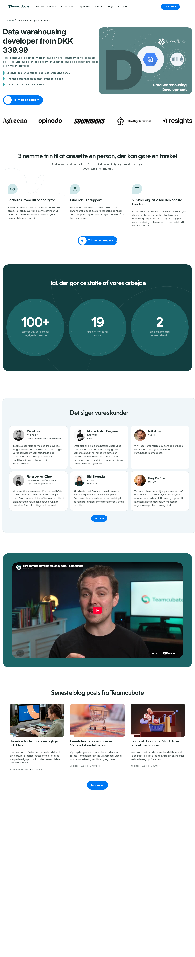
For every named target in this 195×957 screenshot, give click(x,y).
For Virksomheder (46, 6)
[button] (123, 6)
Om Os (99, 6)
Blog (110, 6)
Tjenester (85, 6)
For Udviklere (68, 6)
